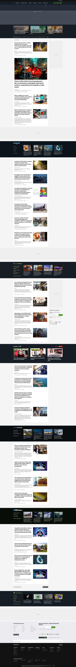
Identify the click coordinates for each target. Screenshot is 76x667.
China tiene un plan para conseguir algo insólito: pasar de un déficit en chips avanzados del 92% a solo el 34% (23, 495)
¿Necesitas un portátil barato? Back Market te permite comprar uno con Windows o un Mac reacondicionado (27, 273)
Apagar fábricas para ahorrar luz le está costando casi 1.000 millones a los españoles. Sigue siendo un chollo (38, 437)
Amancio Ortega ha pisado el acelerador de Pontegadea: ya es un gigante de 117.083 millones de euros (23, 410)
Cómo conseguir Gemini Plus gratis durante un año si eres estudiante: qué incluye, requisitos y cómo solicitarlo (48, 602)
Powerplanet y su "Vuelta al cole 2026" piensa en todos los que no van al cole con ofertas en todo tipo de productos (58, 273)
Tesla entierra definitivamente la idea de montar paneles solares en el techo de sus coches (27, 437)
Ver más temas (16, 634)
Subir (60, 644)
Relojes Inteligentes (17, 336)
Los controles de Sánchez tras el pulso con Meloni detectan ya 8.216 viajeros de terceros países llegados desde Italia (38, 153)
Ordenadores (16, 577)
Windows (14, 598)
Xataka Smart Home (15, 653)
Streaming (15, 626)
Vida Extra (22, 650)
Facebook (54, 322)
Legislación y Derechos (18, 451)
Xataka (17, 346)
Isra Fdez (17, 245)
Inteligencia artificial (33, 629)
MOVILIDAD (35, 3)
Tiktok (55, 3)
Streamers (15, 147)
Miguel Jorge (18, 566)
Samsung (23, 629)
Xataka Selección (17, 263)
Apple (14, 629)
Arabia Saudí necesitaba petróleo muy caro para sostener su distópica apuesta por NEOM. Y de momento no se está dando (21, 32)
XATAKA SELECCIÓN (24, 3)
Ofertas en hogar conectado (16, 273)
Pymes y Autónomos (58, 650)
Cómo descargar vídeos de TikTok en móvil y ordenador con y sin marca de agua (27, 601)
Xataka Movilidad (17, 211)
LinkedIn (54, 323)
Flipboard (52, 323)
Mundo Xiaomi (16, 654)
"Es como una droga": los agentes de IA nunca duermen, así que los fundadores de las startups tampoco (23, 368)
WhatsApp (54, 3)
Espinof (17, 400)
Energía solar (15, 430)
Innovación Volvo (40, 11)
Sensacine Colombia (29, 661)
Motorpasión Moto (45, 650)
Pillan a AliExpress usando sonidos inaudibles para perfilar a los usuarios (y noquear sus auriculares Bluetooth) (23, 97)
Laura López (18, 503)
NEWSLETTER (45, 3)
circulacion (15, 514)
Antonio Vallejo (19, 184)
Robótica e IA (16, 372)
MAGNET (40, 3)
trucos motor (15, 516)
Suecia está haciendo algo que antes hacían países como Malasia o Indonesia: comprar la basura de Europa (58, 437)
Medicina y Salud (17, 167)
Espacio (15, 50)
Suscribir (53, 627)
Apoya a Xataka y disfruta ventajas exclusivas (53, 637)
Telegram (57, 3)
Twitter (62, 3)
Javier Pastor (18, 582)
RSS (50, 323)
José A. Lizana (18, 171)
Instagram (59, 3)
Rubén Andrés (18, 124)
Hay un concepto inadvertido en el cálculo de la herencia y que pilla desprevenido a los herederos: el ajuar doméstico (22, 447)
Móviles (15, 627)
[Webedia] (60, 0)
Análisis (23, 626)
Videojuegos (16, 89)
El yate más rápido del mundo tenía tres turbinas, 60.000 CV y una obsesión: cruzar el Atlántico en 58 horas (48, 519)
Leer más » (16, 53)
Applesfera (17, 468)
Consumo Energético (16, 433)
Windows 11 (32, 631)
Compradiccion (52, 651)
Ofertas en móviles (16, 266)
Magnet (17, 143)
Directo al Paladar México (37, 660)
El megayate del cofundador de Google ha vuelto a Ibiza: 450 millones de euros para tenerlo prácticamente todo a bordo (22, 177)
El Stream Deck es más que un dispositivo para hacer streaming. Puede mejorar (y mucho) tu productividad (48, 273)
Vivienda (14, 149)
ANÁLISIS (17, 3)
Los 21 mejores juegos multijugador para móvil (57, 601)
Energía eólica (15, 431)
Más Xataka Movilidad (16, 518)
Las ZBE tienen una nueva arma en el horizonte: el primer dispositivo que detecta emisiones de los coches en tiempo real (37, 520)
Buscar (61, 641)
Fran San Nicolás (19, 325)
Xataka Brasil (15, 661)
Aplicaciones (16, 101)
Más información (44, 666)
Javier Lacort (18, 309)
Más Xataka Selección (16, 275)
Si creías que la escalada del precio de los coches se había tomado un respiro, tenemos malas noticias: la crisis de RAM (58, 520)
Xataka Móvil (15, 650)
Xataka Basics (17, 592)
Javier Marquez (18, 55)
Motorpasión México (44, 660)
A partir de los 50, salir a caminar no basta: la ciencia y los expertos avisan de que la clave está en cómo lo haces (23, 163)
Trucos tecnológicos (16, 601)
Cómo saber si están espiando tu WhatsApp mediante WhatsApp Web (37, 601)
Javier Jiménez (18, 200)
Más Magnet (15, 153)
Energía (17, 427)
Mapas (14, 146)
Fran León (18, 489)
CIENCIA (30, 3)
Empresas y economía (18, 117)
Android (14, 600)
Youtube (60, 3)
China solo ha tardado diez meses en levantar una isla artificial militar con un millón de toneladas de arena (58, 153)
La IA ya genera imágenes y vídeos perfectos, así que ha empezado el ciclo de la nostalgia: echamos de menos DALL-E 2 (55, 32)
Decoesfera (51, 650)
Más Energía (15, 435)
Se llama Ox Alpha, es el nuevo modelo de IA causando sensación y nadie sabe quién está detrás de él (38, 32)
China (14, 631)
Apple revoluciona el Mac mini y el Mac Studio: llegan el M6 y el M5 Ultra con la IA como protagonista (22, 464)
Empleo (23, 631)
